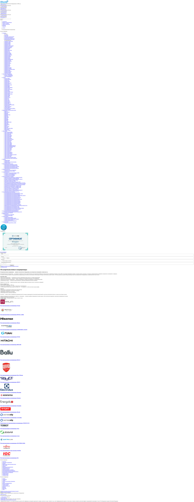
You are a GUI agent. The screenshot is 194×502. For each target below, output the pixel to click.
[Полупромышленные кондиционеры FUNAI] (6, 334)
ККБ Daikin (6, 119)
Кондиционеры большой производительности (10, 471)
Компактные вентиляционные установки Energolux (13, 177)
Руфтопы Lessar (7, 160)
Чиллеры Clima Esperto (8, 89)
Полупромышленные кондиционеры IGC (9, 457)
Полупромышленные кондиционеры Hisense (12, 194)
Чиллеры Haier (6, 90)
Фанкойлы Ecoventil (7, 67)
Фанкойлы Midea (7, 70)
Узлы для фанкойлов (8, 76)
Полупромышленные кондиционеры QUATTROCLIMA (14, 208)
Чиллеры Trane (7, 100)
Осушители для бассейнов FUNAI (10, 173)
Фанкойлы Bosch (7, 65)
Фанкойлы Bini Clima (8, 50)
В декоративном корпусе (8, 37)
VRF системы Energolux (8, 132)
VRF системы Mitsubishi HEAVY (10, 145)
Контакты (4, 25)
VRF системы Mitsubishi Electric (9, 146)
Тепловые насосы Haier (8, 215)
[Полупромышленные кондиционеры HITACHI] (6, 342)
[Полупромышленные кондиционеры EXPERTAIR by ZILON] (6, 327)
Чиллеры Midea (7, 86)
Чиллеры (4, 77)
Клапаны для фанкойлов (8, 75)
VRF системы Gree (7, 137)
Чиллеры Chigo (7, 94)
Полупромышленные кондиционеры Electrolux (10, 392)
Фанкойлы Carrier (7, 42)
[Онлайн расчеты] (3, 267)
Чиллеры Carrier (7, 88)
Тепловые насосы (5, 213)
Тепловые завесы (5, 216)
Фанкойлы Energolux (8, 47)
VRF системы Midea (7, 136)
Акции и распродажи (6, 24)
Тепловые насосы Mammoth (9, 214)
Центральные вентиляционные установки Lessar (12, 185)
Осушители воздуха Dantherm (9, 174)
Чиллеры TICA (7, 101)
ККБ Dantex (6, 122)
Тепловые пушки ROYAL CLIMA (10, 222)
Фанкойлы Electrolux (8, 61)
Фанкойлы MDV (7, 48)
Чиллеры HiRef (7, 78)
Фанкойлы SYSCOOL (8, 54)
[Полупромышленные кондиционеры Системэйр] (6, 415)
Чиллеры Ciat (6, 80)
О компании (4, 21)
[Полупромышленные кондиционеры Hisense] (6, 320)
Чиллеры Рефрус (7, 107)
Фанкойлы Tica (7, 51)
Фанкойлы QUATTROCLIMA (9, 69)
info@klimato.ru (3, 8)
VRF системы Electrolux (8, 152)
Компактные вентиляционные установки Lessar (12, 186)
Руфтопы (4, 159)
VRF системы (4, 131)
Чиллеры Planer (7, 105)
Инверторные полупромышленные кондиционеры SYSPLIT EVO (15, 205)
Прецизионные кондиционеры (7, 163)
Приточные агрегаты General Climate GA (11, 189)
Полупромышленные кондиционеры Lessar (11, 207)
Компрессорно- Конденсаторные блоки (9, 110)
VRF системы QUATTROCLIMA (10, 157)
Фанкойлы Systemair (7, 68)
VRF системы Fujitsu (8, 142)
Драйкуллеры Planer (7, 106)
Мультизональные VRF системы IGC (10, 158)
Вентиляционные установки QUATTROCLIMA (12, 187)
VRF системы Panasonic (8, 147)
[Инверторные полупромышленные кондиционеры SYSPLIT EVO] (6, 421)
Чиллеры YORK (7, 95)
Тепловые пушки (5, 221)
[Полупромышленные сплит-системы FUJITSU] (6, 448)
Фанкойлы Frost (7, 64)
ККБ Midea (6, 113)
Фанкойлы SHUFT (7, 56)
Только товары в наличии (6, 260)
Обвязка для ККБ (7, 130)
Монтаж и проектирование (7, 22)
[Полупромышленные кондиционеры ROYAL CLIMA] (6, 312)
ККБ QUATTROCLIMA (8, 128)
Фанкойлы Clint (7, 62)
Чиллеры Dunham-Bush (8, 93)
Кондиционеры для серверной (7, 212)
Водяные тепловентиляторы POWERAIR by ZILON (13, 179)
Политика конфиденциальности (10, 499)
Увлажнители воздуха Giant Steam (10, 170)
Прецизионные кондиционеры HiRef (10, 164)
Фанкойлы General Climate (8, 45)
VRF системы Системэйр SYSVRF (10, 154)
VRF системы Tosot (7, 156)
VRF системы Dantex (8, 148)
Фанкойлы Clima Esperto (8, 41)
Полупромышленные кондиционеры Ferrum (12, 192)
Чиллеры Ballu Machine (8, 87)
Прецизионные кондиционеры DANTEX (11, 168)
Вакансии (4, 26)
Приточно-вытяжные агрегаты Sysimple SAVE (12, 181)
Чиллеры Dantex (7, 91)
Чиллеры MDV (7, 96)
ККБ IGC (6, 125)
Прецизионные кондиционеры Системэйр (11, 166)
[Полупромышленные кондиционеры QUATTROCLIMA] (6, 441)
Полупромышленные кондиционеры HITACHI (12, 197)
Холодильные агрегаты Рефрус (9, 108)
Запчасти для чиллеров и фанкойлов (8, 481)
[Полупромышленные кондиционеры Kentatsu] (6, 396)
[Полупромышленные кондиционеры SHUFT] (6, 380)
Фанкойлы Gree (7, 63)
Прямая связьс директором (2, 499)
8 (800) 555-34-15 (3, 4)
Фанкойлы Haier (7, 57)
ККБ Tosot (6, 127)
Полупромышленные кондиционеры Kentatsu (12, 201)
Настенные (6, 35)
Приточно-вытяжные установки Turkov (11, 180)
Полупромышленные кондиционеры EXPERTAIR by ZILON (14, 195)
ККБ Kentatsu (6, 129)
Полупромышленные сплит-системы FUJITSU (12, 209)
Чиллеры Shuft (6, 83)
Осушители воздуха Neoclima (9, 175)
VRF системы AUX (7, 133)
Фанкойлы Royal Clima (8, 46)
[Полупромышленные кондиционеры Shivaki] (5, 410)
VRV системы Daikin (8, 144)
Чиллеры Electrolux (7, 103)
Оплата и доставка (5, 23)
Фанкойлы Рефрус (7, 55)
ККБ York (6, 118)
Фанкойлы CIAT (7, 52)
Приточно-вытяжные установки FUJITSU (11, 188)
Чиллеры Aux (6, 99)
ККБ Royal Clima (7, 114)
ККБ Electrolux (6, 124)
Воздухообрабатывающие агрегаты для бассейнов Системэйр (15, 183)
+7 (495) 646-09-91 (3, 6)
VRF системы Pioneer (8, 138)
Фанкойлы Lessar (7, 44)
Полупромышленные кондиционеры (8, 191)
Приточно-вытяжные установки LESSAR (11, 178)
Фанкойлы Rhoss (7, 58)
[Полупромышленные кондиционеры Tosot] (4, 426)
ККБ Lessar (6, 123)
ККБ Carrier (6, 121)
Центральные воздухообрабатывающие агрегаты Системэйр (14, 182)
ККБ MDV (6, 120)
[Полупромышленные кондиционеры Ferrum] (6, 303)
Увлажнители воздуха (6, 169)
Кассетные (6, 34)
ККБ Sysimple (6, 126)
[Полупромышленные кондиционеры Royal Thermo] (6, 373)
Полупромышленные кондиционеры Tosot (11, 206)
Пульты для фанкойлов (8, 74)
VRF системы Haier (7, 134)
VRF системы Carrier (8, 149)
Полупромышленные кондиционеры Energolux (12, 202)
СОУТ (3, 489)
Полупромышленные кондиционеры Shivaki (12, 203)
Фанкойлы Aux (7, 66)
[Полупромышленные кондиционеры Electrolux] (6, 390)
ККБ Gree (6, 112)
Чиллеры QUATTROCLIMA (9, 104)
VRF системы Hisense (8, 153)
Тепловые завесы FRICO (8, 217)
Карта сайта (4, 488)
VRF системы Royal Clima (8, 139)
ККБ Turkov (6, 116)
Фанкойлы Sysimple (7, 53)
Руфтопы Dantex (7, 162)
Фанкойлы (4, 461)
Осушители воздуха (5, 171)
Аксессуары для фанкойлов (7, 73)
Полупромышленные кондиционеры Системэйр (12, 204)
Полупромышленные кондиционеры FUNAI (12, 196)
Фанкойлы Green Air (7, 71)
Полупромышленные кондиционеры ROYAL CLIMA (13, 193)
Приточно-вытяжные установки (8, 176)
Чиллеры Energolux (7, 79)
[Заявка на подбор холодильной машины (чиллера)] (9, 266)
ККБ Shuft (6, 115)
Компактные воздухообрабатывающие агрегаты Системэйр (14, 184)
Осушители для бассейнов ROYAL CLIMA (11, 172)
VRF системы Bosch (7, 150)
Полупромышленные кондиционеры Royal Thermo (13, 199)
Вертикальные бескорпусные (9, 38)
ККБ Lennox (6, 117)
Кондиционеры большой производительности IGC (13, 211)
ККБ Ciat (6, 111)
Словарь (3, 480)
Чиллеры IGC (6, 98)
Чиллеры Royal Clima (8, 84)
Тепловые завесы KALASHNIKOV (10, 220)
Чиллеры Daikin (7, 81)
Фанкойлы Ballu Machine (8, 59)
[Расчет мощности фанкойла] (5, 492)
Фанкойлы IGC (7, 49)
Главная (3, 478)
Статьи (3, 482)
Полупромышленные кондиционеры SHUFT (10, 382)
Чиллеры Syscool (7, 97)
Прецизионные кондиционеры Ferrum (11, 165)
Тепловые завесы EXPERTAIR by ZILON (11, 219)
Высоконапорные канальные (9, 39)
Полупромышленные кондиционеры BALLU (12, 198)
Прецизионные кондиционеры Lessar (10, 167)
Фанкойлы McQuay (7, 72)
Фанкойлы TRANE (7, 60)
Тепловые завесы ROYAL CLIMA (10, 218)
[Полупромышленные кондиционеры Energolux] (6, 403)
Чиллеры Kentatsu (7, 109)
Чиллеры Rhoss (7, 85)
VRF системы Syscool (8, 140)
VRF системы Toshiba (8, 143)
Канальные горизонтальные (9, 36)
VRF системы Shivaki (8, 155)
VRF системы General (8, 135)
